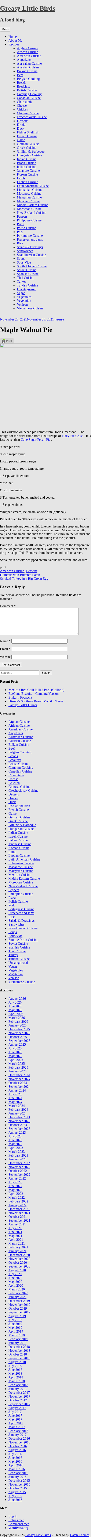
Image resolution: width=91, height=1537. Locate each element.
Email (5, 649)
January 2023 (17, 1159)
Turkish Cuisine (27, 285)
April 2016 (15, 1465)
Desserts (22, 121)
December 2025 (19, 1029)
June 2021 (15, 1232)
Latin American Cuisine (33, 186)
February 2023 (18, 1155)
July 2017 (15, 1412)
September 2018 (19, 1358)
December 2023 (19, 1117)
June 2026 (15, 1006)
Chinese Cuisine (28, 113)
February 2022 (18, 1201)
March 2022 (16, 1197)
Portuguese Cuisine (30, 235)
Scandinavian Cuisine (31, 255)
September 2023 (19, 1128)
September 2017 (19, 1404)
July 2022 (15, 1182)
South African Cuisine (32, 266)
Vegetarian (24, 300)
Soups (21, 258)
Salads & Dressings (30, 247)
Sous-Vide (24, 262)
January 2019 (17, 1343)
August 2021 (17, 1224)
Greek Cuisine (26, 147)
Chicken (22, 109)
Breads (21, 82)
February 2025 (18, 1067)
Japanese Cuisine (28, 170)
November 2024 (19, 1079)
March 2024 (16, 1105)
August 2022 (17, 1178)
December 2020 (19, 1255)
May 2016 (15, 1461)
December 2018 (19, 1346)
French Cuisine (27, 136)
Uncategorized (26, 289)
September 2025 (19, 1040)
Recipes (13, 44)
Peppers (22, 216)
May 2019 (15, 1327)
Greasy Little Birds (27, 8)
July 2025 (15, 1048)
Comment (8, 606)
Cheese (22, 105)
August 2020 (17, 1270)
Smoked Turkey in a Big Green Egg (24, 578)
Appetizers (24, 59)
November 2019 (19, 1304)
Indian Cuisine (26, 159)
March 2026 (16, 1017)
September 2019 (19, 1312)
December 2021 (19, 1209)
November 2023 (19, 1121)
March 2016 (16, 1469)
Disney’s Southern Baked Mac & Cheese (35, 701)
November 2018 (19, 1350)
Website (5, 657)
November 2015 (19, 1484)
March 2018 (16, 1381)
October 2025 (17, 1037)
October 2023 (17, 1125)
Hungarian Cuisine (29, 155)
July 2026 (15, 1002)
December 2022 (19, 1163)
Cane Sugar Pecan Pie (35, 439)
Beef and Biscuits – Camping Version (33, 693)
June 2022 (15, 1186)
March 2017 (16, 1427)
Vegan (21, 293)
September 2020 (19, 1266)
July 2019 (15, 1320)
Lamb (21, 178)
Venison (22, 304)
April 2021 (15, 1239)
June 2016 (15, 1457)
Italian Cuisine (26, 167)
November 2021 (19, 1213)
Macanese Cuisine (29, 193)
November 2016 (19, 1442)
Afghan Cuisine (27, 48)
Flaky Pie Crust (72, 436)
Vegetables (24, 297)
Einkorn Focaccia (20, 697)
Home (12, 36)
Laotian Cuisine (27, 182)
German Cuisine (28, 144)
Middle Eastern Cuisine (32, 205)
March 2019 (16, 1335)
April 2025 (15, 1060)
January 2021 (17, 1251)
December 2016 (19, 1438)
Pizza (20, 224)
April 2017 (15, 1423)
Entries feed (16, 1520)
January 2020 (17, 1297)
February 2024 (18, 1109)
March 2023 (16, 1151)
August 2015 (17, 1492)
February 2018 (18, 1385)
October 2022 (17, 1171)
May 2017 (15, 1419)
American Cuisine (29, 56)
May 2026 (15, 1010)
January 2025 (17, 1071)
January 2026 (17, 1025)
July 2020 (15, 1274)
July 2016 (15, 1454)
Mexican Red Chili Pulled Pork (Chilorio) (36, 690)
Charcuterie (24, 102)
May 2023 (15, 1144)
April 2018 (15, 1377)
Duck (20, 128)
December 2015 (19, 1480)
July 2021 (15, 1228)
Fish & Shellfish (28, 132)
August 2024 (17, 1090)
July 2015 (15, 1496)
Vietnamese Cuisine (30, 308)
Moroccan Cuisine (29, 209)
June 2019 (15, 1324)
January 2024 (17, 1113)
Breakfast (23, 86)
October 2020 (17, 1262)
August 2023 (17, 1132)
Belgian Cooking (28, 79)
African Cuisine (27, 52)
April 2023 (15, 1148)
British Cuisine (27, 90)
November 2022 (19, 1167)
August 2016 (17, 1450)
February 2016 (18, 1473)
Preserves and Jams (30, 239)
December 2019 (19, 1301)
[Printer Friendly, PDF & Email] (7, 340)
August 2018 (17, 1362)
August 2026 (17, 998)
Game (21, 140)
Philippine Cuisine (29, 220)
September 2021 (19, 1220)
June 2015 (15, 1500)
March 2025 (16, 1063)
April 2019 (15, 1331)
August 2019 (17, 1316)
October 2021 (17, 1216)
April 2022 (15, 1193)
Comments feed (18, 1524)
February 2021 (18, 1247)
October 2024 (17, 1083)
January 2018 (17, 1389)
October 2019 (17, 1308)
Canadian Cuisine (29, 98)
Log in (12, 1516)
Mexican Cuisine (28, 201)
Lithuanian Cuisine (29, 189)
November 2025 (19, 1033)
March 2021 (16, 1243)
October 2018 (17, 1354)
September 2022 (19, 1174)
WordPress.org (18, 1528)
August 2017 (17, 1408)
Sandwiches (25, 251)
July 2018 (15, 1366)
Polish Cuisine (26, 228)
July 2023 (15, 1136)
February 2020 (18, 1293)
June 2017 (15, 1415)
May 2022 (15, 1190)
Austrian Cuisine (28, 67)
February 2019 (18, 1339)
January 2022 (17, 1205)
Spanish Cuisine (28, 274)
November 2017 (19, 1396)
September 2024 (19, 1086)
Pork (20, 232)
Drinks (21, 124)
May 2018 (15, 1373)
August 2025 (17, 1044)
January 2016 (17, 1477)
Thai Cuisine (25, 277)
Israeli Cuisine (26, 163)
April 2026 (15, 1014)
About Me (15, 40)
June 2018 (15, 1369)
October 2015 (17, 1488)
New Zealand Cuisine (31, 212)
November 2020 (19, 1259)
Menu (5, 29)
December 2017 (19, 1392)
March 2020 (16, 1289)
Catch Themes (79, 1535)
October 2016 (17, 1446)
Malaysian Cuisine (29, 197)
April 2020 (15, 1285)
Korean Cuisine (27, 174)
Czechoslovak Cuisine (32, 117)
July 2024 (15, 1094)
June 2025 (15, 1052)
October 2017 (17, 1400)
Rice (20, 243)
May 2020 (15, 1281)
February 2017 (18, 1431)
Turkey (21, 281)
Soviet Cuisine (26, 270)
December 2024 (19, 1075)
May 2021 (15, 1236)
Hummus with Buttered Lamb (20, 575)
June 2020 (15, 1278)
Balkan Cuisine (27, 71)
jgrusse (59, 319)
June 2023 (15, 1140)
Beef (20, 75)
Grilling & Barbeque (30, 151)
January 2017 (17, 1434)
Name (5, 641)
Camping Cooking (29, 94)
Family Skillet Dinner (22, 705)
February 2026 (18, 1021)
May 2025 (15, 1056)
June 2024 (15, 1098)
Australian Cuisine (29, 63)
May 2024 (15, 1102)
